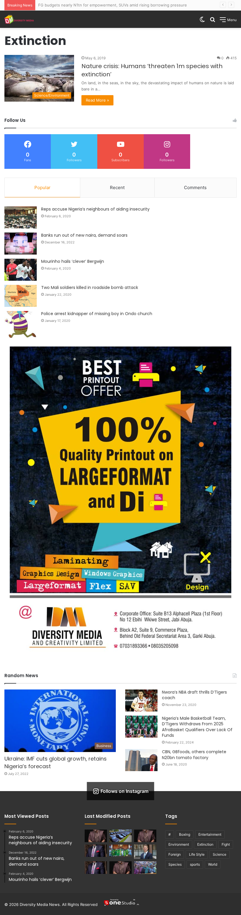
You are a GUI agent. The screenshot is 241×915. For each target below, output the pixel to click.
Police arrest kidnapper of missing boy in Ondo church (96, 314)
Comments (195, 187)
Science (219, 854)
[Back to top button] (121, 904)
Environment (178, 844)
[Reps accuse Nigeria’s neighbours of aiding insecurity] (20, 217)
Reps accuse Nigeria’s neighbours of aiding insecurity (95, 209)
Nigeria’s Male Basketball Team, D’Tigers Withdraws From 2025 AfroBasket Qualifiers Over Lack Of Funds (197, 727)
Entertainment (209, 834)
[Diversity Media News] (19, 19)
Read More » (97, 100)
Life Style (197, 854)
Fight (226, 844)
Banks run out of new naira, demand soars (84, 235)
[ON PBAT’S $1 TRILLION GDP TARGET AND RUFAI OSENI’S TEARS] (145, 836)
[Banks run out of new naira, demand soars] (20, 244)
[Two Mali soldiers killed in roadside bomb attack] (20, 296)
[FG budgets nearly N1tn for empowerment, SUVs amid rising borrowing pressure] (120, 836)
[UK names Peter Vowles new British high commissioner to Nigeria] (145, 852)
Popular (42, 187)
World (212, 864)
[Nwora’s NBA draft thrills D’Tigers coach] (141, 700)
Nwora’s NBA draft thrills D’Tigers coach (194, 695)
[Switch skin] (202, 21)
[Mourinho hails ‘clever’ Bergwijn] (20, 270)
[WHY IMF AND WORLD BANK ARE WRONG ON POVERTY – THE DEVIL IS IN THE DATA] (120, 867)
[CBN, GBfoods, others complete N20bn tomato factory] (141, 760)
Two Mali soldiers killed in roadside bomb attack (89, 287)
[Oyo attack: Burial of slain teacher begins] (145, 867)
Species (175, 864)
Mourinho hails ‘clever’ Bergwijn (72, 261)
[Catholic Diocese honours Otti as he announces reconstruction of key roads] (120, 851)
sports (195, 864)
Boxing (184, 834)
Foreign (174, 854)
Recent (117, 187)
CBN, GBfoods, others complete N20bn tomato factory (194, 755)
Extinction (205, 844)
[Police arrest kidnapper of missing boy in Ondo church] (20, 324)
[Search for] (212, 21)
